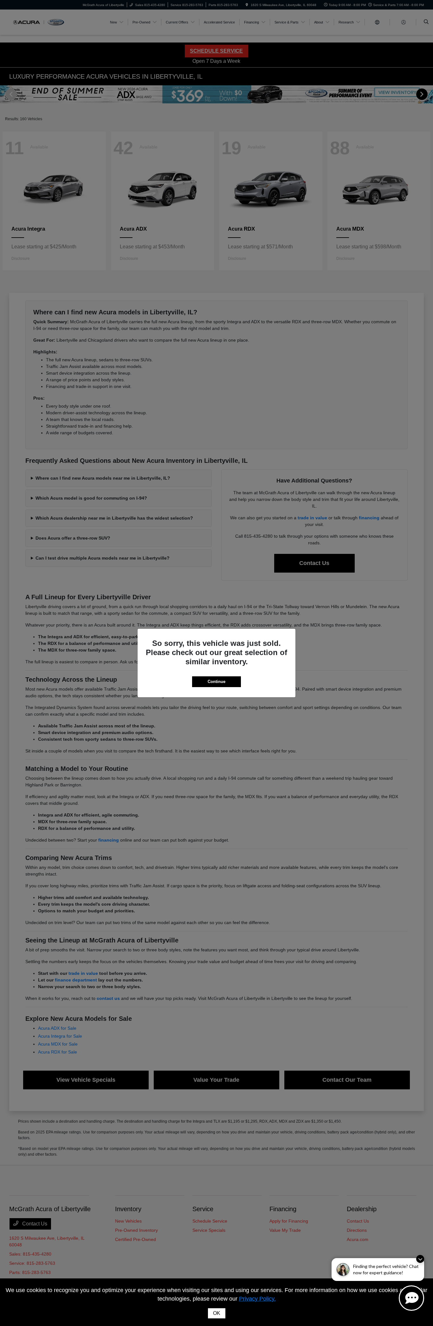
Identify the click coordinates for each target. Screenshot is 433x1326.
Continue (216, 681)
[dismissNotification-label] (420, 1259)
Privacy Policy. (257, 1299)
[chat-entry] (411, 1298)
